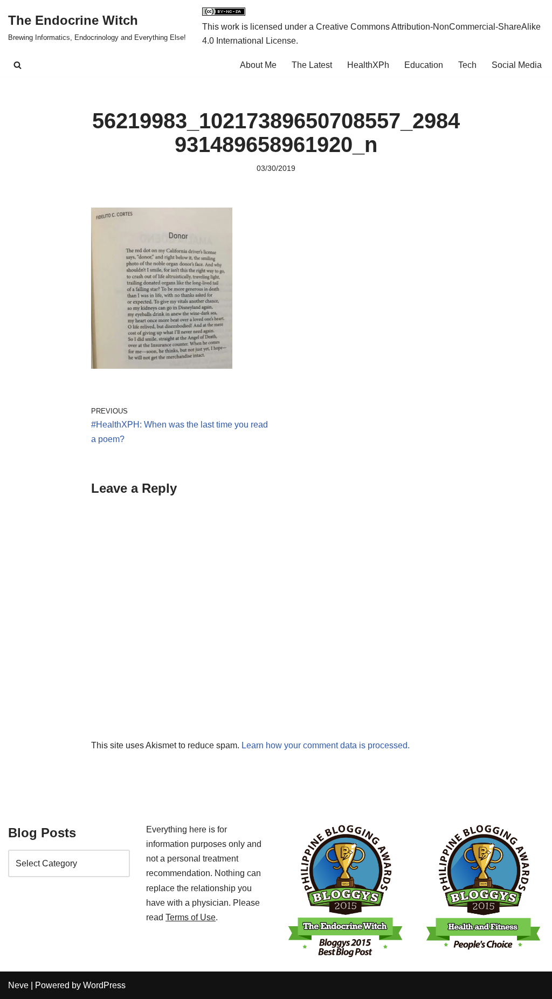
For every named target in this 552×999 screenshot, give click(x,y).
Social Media (517, 65)
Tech (467, 65)
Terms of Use (190, 917)
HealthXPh (368, 65)
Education (423, 65)
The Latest (312, 65)
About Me (258, 65)
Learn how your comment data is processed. (326, 745)
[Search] (17, 65)
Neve (18, 985)
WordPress (104, 985)
